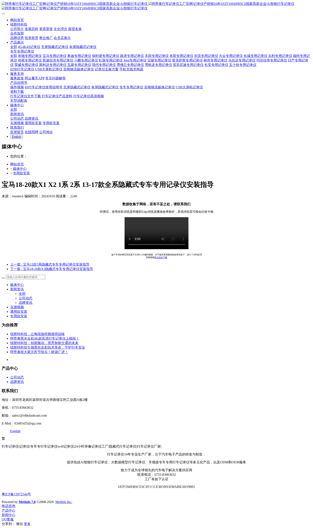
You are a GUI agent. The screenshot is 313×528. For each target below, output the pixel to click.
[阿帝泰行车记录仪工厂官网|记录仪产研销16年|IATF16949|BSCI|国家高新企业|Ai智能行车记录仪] (156, 6)
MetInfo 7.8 (27, 502)
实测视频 (17, 307)
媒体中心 (20, 168)
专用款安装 (21, 173)
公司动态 (25, 298)
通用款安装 (18, 311)
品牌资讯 (25, 302)
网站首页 (17, 164)
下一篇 (51, 269)
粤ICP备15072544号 (16, 494)
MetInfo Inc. (63, 502)
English (15, 431)
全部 (13, 47)
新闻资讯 (17, 289)
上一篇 (49, 264)
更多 (27, 524)
